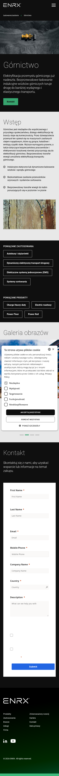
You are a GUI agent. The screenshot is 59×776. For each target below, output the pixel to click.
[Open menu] (54, 5)
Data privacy (35, 726)
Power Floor (13, 314)
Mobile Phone (17, 547)
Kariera (33, 718)
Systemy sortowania (17, 281)
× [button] (53, 349)
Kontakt (11, 101)
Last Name (16, 509)
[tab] (27, 434)
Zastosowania (9, 718)
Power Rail (33, 314)
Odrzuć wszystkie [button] (30, 419)
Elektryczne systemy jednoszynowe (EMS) (28, 272)
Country (14, 580)
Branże (6, 722)
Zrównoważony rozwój (39, 714)
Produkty (7, 714)
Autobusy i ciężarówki (18, 253)
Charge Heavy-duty (16, 305)
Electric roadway (43, 305)
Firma (5, 730)
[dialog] (30, 388)
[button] (29, 425)
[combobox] (49, 349)
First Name (16, 490)
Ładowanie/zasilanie (11, 15)
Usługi (6, 726)
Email (13, 531)
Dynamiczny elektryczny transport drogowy (28, 263)
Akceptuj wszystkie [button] (30, 412)
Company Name (19, 564)
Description (16, 597)
